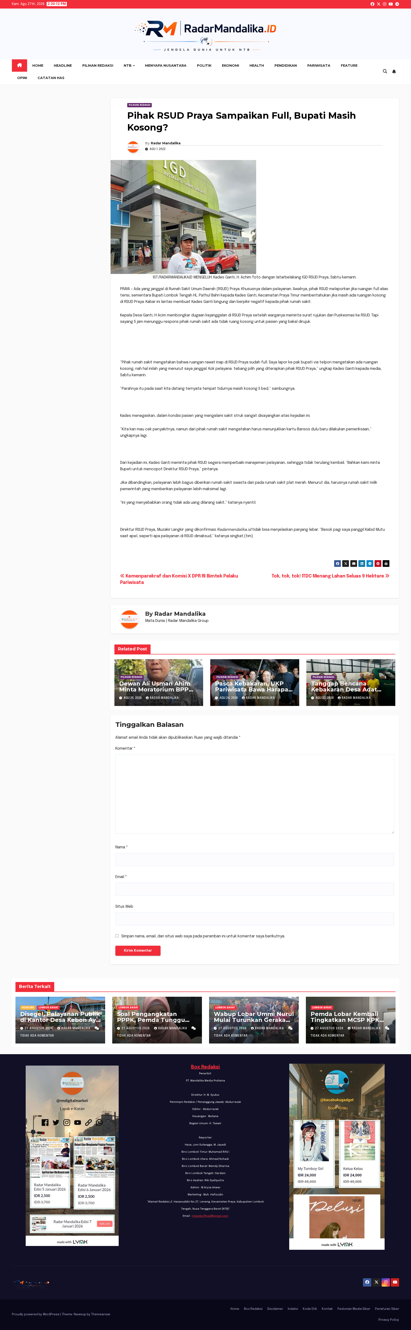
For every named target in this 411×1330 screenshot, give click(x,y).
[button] (385, 72)
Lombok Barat (48, 1007)
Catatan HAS (51, 78)
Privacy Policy (388, 1319)
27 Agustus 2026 (39, 1028)
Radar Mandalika (166, 143)
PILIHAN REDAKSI (139, 105)
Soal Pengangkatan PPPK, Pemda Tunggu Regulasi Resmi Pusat (151, 1019)
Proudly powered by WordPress (36, 1314)
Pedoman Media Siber (354, 1309)
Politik (204, 65)
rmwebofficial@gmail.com (210, 1216)
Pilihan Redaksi (97, 65)
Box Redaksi (205, 1067)
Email (121, 877)
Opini (22, 78)
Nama (121, 847)
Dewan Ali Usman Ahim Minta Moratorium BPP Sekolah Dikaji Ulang (154, 689)
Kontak (327, 1309)
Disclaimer (275, 1309)
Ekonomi (230, 65)
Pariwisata (318, 65)
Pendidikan (285, 65)
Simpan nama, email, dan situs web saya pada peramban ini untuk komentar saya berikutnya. (203, 936)
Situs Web (124, 907)
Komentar (125, 749)
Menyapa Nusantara (165, 65)
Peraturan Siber (387, 1309)
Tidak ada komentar (37, 1035)
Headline (63, 65)
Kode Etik (310, 1309)
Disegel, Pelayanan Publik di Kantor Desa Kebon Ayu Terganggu (60, 1019)
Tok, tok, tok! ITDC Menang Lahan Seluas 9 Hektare (328, 576)
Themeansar (100, 1314)
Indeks (293, 1309)
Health (257, 65)
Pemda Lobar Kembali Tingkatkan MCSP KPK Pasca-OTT (345, 1019)
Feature (349, 65)
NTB (128, 65)
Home (37, 65)
